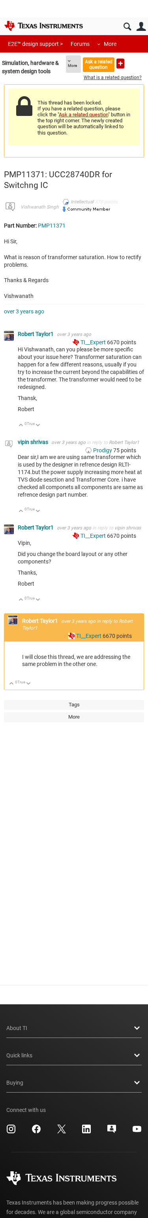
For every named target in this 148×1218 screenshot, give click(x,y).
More (110, 44)
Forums (80, 44)
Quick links (19, 1055)
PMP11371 (52, 225)
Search (127, 27)
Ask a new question (120, 63)
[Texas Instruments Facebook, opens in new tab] (36, 1132)
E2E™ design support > (35, 44)
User (141, 27)
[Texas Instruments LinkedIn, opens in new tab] (86, 1132)
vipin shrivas (33, 442)
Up (21, 425)
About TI (16, 1028)
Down (38, 425)
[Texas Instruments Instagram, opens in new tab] (11, 1132)
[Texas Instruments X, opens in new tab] (61, 1132)
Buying (14, 1083)
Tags (74, 705)
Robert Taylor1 (36, 334)
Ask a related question (98, 64)
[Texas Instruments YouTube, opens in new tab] (137, 1132)
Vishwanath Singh (40, 207)
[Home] (43, 26)
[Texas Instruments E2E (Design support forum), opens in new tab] (111, 1132)
